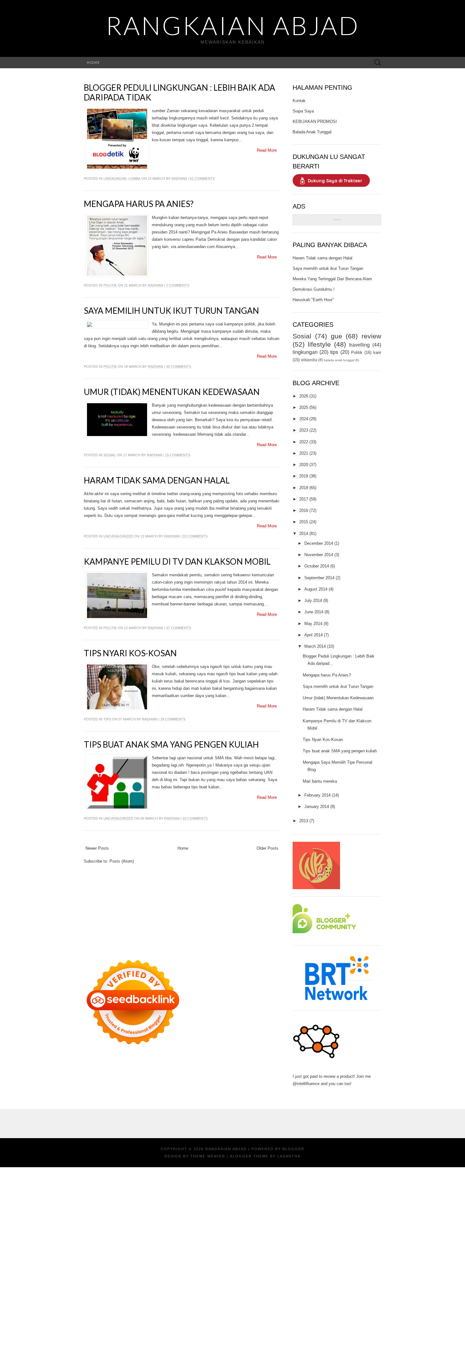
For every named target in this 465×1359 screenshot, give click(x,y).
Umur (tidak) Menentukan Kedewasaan (172, 392)
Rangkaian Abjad (233, 25)
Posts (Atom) (121, 861)
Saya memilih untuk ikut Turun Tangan (171, 311)
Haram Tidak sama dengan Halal (157, 480)
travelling (359, 345)
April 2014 (313, 635)
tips (107, 719)
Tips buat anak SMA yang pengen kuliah (171, 744)
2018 (303, 487)
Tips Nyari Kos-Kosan (130, 653)
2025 (303, 407)
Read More (267, 150)
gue (336, 336)
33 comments (195, 536)
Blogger (293, 1149)
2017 (303, 499)
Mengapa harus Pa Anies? (139, 204)
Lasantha (289, 1156)
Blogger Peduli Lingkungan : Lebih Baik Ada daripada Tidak (179, 92)
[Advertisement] (182, 909)
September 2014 (319, 577)
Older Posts (267, 848)
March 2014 (315, 646)
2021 (303, 453)
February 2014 (317, 795)
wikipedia (309, 360)
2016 (303, 510)
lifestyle (319, 344)
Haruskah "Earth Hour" (313, 299)
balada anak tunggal (339, 360)
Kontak (299, 100)
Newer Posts (97, 848)
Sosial (109, 455)
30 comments (178, 366)
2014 (303, 533)
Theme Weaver (207, 1156)
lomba (134, 178)
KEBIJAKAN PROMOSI (315, 121)
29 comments (172, 719)
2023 (303, 430)
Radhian (179, 178)
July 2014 (313, 600)
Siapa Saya (303, 111)
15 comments (177, 455)
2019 (303, 476)
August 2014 (315, 589)
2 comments (177, 285)
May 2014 (313, 623)
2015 (303, 521)
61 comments (202, 178)
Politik (110, 285)
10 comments (195, 818)
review (371, 336)
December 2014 (318, 543)
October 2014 (316, 566)
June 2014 (313, 612)
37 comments (178, 628)
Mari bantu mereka (320, 781)
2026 (303, 396)
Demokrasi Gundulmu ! (314, 289)
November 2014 (318, 554)
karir (377, 352)
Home (93, 62)
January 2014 (316, 806)
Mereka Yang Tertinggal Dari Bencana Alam (332, 278)
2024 (303, 418)
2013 (303, 820)
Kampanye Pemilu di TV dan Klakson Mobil (177, 561)
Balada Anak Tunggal (312, 132)
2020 (303, 464)
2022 (303, 442)
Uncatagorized (118, 536)
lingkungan (115, 178)
